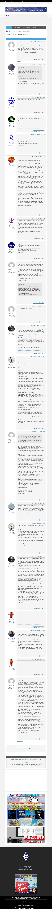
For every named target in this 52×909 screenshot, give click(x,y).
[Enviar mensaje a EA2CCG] (12, 365)
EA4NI (12, 226)
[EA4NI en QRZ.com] (10, 227)
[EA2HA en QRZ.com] (10, 621)
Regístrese (8, 1)
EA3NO (12, 249)
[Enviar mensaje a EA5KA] (12, 50)
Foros (9, 27)
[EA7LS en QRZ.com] (10, 73)
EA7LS (12, 71)
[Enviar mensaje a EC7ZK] (12, 125)
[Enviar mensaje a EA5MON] (12, 639)
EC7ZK (12, 123)
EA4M (12, 164)
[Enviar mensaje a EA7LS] (12, 73)
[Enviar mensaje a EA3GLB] (12, 271)
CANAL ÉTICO (33, 898)
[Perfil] (9, 50)
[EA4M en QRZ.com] (10, 165)
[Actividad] (13, 50)
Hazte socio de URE (16, 1)
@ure (25, 50)
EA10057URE (24, 760)
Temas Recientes (26, 27)
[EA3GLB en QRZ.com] (10, 271)
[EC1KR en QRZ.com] (10, 106)
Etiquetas (26, 762)
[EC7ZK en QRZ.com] (10, 125)
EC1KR (12, 105)
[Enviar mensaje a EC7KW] (12, 512)
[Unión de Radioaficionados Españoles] (26, 9)
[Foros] (7, 31)
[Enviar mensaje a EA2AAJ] (12, 334)
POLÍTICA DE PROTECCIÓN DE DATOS (23, 898)
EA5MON (12, 638)
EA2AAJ (12, 333)
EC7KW (12, 511)
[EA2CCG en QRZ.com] (10, 365)
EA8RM (12, 142)
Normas (34, 27)
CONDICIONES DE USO (16, 897)
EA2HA (12, 619)
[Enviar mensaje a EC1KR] (12, 106)
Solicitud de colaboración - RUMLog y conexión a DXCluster (30, 759)
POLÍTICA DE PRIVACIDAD (26, 897)
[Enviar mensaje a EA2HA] (12, 621)
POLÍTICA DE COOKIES (35, 897)
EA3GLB (12, 269)
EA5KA (12, 49)
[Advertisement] (28, 21)
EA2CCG (12, 364)
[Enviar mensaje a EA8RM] (12, 143)
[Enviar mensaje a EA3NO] (12, 251)
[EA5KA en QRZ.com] (10, 50)
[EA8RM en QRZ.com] (10, 143)
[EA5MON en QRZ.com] (10, 639)
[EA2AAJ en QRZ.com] (10, 334)
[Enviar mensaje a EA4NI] (12, 227)
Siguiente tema (40, 748)
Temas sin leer (17, 27)
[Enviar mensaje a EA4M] (12, 165)
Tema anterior (33, 748)
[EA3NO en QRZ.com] (10, 251)
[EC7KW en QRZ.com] (10, 512)
